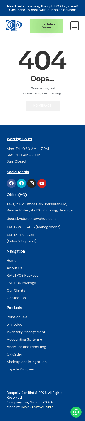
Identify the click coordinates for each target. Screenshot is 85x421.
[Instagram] (31, 183)
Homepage (42, 106)
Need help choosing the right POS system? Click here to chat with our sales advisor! (42, 8)
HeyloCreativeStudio (37, 407)
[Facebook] (11, 183)
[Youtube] (41, 183)
